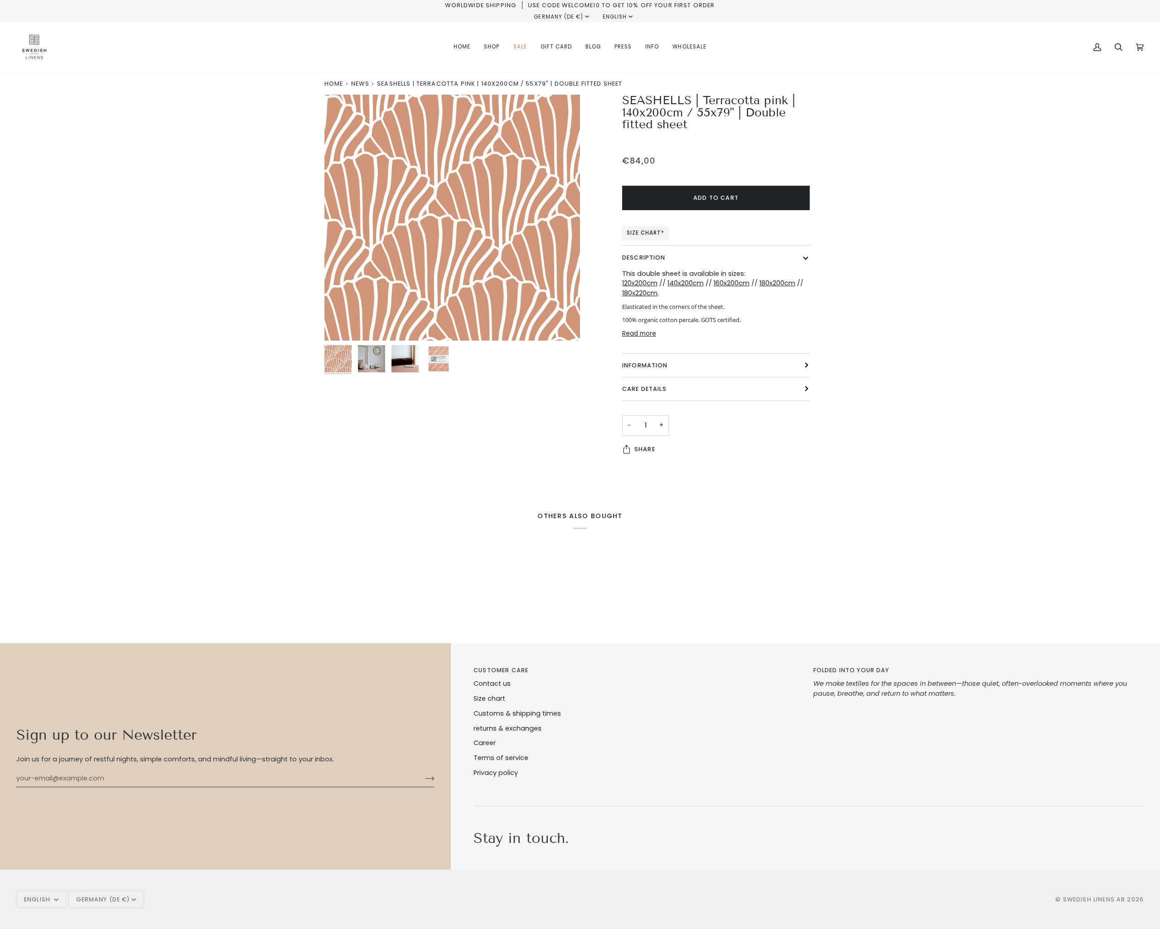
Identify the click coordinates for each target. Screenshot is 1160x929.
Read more (639, 333)
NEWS (360, 83)
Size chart (489, 698)
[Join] (423, 778)
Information (645, 365)
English (615, 16)
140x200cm (685, 283)
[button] (491, 47)
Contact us (492, 683)
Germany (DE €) (558, 16)
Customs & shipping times (517, 713)
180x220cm (639, 293)
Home (333, 83)
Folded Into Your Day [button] (851, 670)
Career (485, 742)
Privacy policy (496, 772)
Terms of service (501, 757)
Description (644, 257)
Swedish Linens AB (1094, 899)
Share (644, 449)
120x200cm (639, 283)
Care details (644, 389)
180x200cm (777, 283)
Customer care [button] (501, 670)
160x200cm (731, 283)
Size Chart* (645, 232)
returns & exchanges (507, 728)
